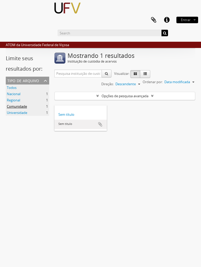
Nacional (13, 94)
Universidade (17, 112)
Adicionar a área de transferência (100, 124)
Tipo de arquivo (23, 80)
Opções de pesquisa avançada (125, 96)
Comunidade (17, 106)
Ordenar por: (153, 82)
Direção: (107, 84)
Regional (13, 100)
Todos (11, 87)
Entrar (186, 19)
